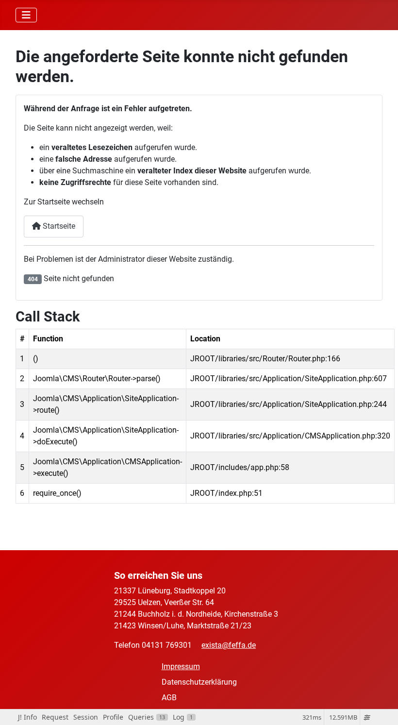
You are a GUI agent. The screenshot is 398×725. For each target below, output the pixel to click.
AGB (169, 697)
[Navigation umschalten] (26, 15)
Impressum (181, 666)
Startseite (58, 226)
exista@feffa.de (228, 645)
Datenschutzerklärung (199, 682)
